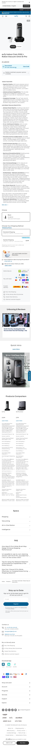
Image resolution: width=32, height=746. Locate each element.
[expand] (28, 73)
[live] (6, 16)
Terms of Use (24, 607)
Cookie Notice (9, 735)
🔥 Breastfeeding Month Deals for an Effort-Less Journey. (15, 13)
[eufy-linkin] (15, 710)
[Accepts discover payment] (15, 674)
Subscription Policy (21, 735)
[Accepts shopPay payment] (3, 677)
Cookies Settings (11, 732)
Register (16, 604)
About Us (10, 728)
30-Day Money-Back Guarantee (13, 648)
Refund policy (11, 730)
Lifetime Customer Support (11, 654)
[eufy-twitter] (9, 710)
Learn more (8, 265)
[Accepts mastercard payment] (22, 674)
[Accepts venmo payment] (7, 677)
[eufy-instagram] (3, 710)
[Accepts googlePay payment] (18, 674)
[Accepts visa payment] (11, 677)
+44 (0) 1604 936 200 (12, 627)
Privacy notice (21, 730)
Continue (26, 6)
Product (13, 46)
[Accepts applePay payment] (11, 674)
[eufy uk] (16, 16)
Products (8, 581)
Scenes (19, 46)
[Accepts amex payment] (7, 674)
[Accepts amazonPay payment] (3, 674)
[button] (29, 2)
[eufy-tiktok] (12, 710)
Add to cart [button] (9, 742)
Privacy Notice (11, 608)
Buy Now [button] (22, 742)
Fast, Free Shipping (9, 645)
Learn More (16, 349)
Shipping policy (19, 728)
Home (3, 581)
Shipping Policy (7, 227)
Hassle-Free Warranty (10, 651)
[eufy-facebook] (6, 710)
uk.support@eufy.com (11, 631)
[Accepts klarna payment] (15, 677)
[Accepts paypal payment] (26, 674)
